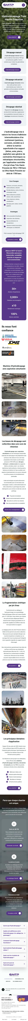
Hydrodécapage (8, 978)
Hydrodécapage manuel (12, 69)
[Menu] (23, 5)
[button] (14, 926)
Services (8, 981)
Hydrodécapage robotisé (12, 122)
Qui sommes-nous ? (17, 981)
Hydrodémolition (19, 978)
